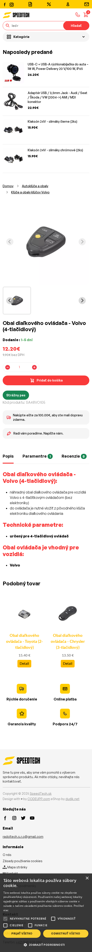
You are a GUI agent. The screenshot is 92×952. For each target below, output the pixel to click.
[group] (17, 301)
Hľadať (76, 26)
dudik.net (72, 799)
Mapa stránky (17, 867)
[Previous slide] (9, 241)
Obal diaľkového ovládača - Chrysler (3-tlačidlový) (68, 642)
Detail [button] (24, 663)
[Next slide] (82, 241)
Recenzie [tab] (73, 456)
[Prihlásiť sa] (68, 4)
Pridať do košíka (50, 380)
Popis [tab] (8, 456)
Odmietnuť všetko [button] (65, 933)
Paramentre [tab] (37, 456)
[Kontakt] (86, 4)
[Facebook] (5, 4)
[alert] (46, 912)
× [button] (87, 878)
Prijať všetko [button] (21, 933)
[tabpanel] (46, 522)
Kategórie (21, 37)
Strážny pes (15, 395)
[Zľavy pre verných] (49, 4)
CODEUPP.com (38, 799)
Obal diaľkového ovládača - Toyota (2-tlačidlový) (24, 642)
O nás (7, 855)
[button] (46, 944)
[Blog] (30, 4)
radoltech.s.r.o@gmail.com (23, 836)
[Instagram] (11, 4)
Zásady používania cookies (22, 861)
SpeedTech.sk (41, 793)
